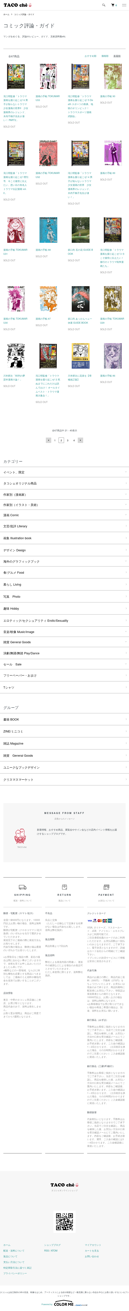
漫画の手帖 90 (107, 96)
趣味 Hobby (11, 608)
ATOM (54, 1250)
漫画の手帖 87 (43, 318)
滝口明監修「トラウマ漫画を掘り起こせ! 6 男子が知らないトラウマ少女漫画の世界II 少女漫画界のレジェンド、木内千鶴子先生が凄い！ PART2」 (15, 108)
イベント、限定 (14, 472)
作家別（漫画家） (15, 494)
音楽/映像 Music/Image (18, 631)
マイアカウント (93, 1244)
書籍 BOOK (11, 719)
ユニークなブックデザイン (21, 767)
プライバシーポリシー (15, 1273)
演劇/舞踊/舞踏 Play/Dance (21, 653)
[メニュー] (124, 5)
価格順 (105, 55)
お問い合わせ (92, 1256)
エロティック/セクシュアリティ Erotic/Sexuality (35, 620)
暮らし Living (12, 584)
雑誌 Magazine (13, 743)
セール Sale (12, 664)
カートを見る (92, 1250)
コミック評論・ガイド (24, 14)
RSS (46, 1250)
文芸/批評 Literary (15, 526)
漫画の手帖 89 (107, 173)
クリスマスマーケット (18, 779)
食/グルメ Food (13, 572)
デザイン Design (14, 550)
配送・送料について (14, 1250)
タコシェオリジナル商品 (20, 483)
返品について (10, 1256)
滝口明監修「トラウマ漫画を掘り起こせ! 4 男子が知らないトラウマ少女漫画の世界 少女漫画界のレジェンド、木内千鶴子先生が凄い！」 (80, 185)
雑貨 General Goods (17, 642)
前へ (48, 440)
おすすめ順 (90, 55)
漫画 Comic (11, 515)
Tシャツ (8, 687)
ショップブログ (52, 1244)
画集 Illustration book (17, 538)
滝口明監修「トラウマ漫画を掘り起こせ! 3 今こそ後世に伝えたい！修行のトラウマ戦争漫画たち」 (112, 257)
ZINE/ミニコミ (13, 731)
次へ (80, 440)
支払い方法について (14, 1262)
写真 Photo (11, 596)
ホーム (6, 14)
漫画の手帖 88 (43, 249)
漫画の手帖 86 (107, 375)
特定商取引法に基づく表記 (17, 1267)
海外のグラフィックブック (21, 561)
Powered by (46, 1304)
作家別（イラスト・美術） (21, 504)
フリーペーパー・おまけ (20, 675)
